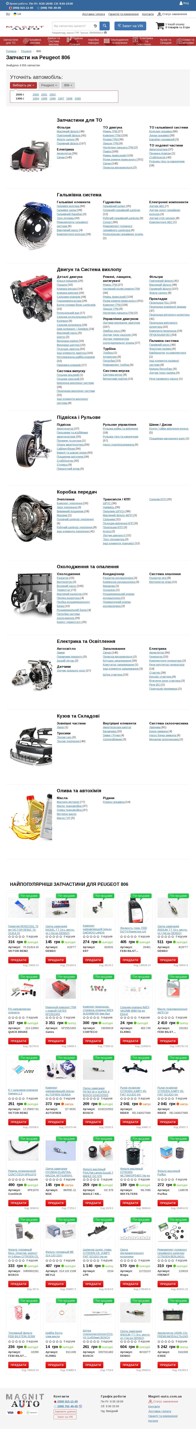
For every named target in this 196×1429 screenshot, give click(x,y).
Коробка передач (77, 491)
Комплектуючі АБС (161, 222)
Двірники (155, 727)
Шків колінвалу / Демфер (73, 328)
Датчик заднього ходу (71, 670)
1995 (44, 98)
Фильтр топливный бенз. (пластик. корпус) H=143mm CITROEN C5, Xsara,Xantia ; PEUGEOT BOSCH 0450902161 (23, 1258)
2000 (36, 94)
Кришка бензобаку (161, 368)
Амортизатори (158, 149)
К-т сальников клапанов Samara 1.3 (23, 1091)
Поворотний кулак (68, 468)
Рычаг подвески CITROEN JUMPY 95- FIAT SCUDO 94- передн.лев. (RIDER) (171, 1093)
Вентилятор (65, 581)
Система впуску (113, 374)
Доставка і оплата (93, 14)
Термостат (64, 590)
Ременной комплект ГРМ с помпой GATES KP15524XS (61, 1011)
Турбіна (108, 352)
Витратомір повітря (115, 378)
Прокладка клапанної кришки (167, 306)
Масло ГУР (64, 818)
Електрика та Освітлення (86, 641)
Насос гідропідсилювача (119, 444)
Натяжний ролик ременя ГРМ (121, 288)
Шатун (61, 336)
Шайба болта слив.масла (54, 1334)
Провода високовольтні (118, 167)
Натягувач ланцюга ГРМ (118, 147)
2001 (44, 94)
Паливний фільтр (68, 143)
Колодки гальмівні (161, 131)
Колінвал (63, 320)
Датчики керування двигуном (121, 322)
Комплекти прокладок (163, 330)
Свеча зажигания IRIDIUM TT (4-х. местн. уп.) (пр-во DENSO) (173, 930)
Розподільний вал (68, 312)
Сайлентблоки (66, 448)
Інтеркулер (110, 356)
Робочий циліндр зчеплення (75, 527)
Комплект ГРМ (112, 135)
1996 (53, 98)
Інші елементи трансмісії (119, 543)
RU (8, 13)
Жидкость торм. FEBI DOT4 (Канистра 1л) (133, 930)
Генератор (156, 656)
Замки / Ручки (112, 735)
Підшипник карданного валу (167, 438)
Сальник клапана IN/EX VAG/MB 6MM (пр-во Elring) (134, 1011)
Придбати (18, 960)
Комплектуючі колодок (71, 234)
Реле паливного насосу (164, 378)
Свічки (107, 163)
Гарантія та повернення (124, 14)
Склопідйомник (113, 739)
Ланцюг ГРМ (111, 143)
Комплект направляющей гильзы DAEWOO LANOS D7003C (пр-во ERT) (97, 931)
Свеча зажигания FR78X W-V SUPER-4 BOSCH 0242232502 (96, 1092)
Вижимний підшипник (70, 511)
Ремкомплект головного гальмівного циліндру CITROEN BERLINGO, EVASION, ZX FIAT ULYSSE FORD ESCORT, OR (172, 1258)
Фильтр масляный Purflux (169, 1172)
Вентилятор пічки (160, 581)
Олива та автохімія (79, 790)
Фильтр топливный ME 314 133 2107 (60, 1253)
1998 (69, 98)
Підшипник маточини (70, 456)
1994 (36, 98)
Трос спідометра (114, 539)
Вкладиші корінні (68, 340)
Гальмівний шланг (114, 206)
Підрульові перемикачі (163, 688)
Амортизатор (65, 428)
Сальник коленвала (69, 324)
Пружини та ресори (69, 440)
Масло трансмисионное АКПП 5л (172, 1010)
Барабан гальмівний (162, 139)
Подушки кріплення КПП (118, 523)
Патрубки (109, 360)
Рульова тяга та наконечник (167, 161)
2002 (53, 94)
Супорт (108, 222)
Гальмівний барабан (70, 214)
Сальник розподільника (72, 316)
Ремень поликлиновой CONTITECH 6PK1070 (22, 1172)
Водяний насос (67, 585)
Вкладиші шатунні (68, 344)
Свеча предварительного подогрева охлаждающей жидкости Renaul (132, 1256)
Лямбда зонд (112, 330)
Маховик (62, 515)
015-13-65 (67, 1401)
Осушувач (109, 590)
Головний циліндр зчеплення (75, 519)
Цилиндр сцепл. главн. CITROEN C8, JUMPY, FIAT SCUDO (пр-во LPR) (97, 1255)
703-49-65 (67, 1406)
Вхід (186, 3)
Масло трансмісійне (69, 806)
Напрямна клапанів (69, 365)
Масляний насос (67, 332)
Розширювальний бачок (72, 610)
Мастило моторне (68, 802)
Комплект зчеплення (70, 503)
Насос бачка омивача (163, 735)
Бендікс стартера (160, 676)
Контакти (148, 14)
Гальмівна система (79, 194)
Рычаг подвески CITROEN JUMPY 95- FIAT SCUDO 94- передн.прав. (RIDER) (134, 1093)
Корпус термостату (69, 622)
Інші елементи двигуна (72, 352)
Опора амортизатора (70, 444)
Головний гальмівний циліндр (121, 210)
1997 (61, 98)
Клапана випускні (68, 292)
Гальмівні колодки (68, 206)
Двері (61, 727)
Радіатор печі (158, 577)
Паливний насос (160, 344)
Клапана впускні (67, 288)
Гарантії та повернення (163, 1416)
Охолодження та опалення (88, 566)
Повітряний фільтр (69, 135)
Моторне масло (66, 814)
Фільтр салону (66, 139)
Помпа (107, 151)
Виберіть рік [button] (22, 85)
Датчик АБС (157, 206)
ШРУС (107, 503)
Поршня (62, 284)
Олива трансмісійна (69, 810)
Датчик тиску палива (162, 372)
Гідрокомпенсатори (69, 300)
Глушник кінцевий (68, 374)
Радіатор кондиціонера (118, 577)
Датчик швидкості (114, 535)
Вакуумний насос (68, 230)
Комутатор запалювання (119, 664)
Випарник (109, 585)
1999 (78, 98)
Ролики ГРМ (110, 139)
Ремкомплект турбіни (116, 364)
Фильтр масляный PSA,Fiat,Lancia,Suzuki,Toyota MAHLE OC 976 (101, 1173)
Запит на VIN (132, 26)
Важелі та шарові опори (72, 452)
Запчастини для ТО (79, 120)
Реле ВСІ (155, 684)
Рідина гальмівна (114, 802)
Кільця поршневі (67, 280)
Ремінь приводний (115, 155)
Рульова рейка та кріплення (120, 428)
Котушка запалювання (117, 660)
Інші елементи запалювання (121, 668)
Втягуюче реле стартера (165, 680)
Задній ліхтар (66, 660)
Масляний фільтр (68, 131)
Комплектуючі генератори (165, 660)
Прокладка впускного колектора (169, 314)
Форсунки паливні (160, 348)
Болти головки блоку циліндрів (76, 304)
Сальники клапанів (69, 296)
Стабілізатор (157, 157)
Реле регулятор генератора (166, 664)
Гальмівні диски (67, 210)
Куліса (107, 531)
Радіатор (63, 577)
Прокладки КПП (113, 527)
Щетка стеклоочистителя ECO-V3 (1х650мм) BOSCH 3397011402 (98, 1335)
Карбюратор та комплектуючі (167, 352)
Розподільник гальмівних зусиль (123, 234)
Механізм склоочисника (164, 739)
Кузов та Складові (78, 716)
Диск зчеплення (67, 507)
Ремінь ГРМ (110, 131)
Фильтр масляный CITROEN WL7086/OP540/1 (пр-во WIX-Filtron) (135, 1174)
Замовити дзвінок (65, 1411)
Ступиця (62, 464)
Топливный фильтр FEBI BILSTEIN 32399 (21, 1334)
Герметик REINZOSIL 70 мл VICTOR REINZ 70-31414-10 (23, 930)
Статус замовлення (174, 14)
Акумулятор (64, 153)
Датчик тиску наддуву (117, 334)
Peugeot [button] (48, 85)
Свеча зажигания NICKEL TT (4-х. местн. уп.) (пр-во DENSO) (60, 930)
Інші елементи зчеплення (73, 531)
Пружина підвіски (160, 153)
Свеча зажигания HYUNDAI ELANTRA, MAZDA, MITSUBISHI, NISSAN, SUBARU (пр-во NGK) (59, 1175)
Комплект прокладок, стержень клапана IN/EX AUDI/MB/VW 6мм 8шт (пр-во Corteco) (98, 1012)
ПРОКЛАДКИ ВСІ (160, 334)
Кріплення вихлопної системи (75, 382)
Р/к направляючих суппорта (19, 1010)
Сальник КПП (158, 499)
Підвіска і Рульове (78, 417)
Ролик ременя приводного (120, 159)
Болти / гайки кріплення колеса (168, 428)
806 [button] (67, 85)
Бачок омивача (159, 731)
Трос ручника (65, 218)
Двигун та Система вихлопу (89, 269)
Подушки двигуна (68, 348)
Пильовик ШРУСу (114, 511)
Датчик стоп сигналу (162, 218)
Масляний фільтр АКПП (118, 515)
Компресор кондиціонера (119, 581)
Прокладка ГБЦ (159, 302)
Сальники (109, 519)
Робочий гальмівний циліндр (121, 218)
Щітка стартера (113, 674)
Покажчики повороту (70, 656)
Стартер (155, 672)
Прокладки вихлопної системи (76, 390)
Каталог (153, 1420)
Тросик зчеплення (68, 741)
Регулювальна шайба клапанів (76, 356)
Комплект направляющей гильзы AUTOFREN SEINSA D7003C (60, 1093)
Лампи (61, 652)
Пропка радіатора (68, 598)
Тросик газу (64, 737)
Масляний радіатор (69, 594)
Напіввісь (109, 507)
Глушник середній (68, 378)
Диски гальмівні (159, 135)
